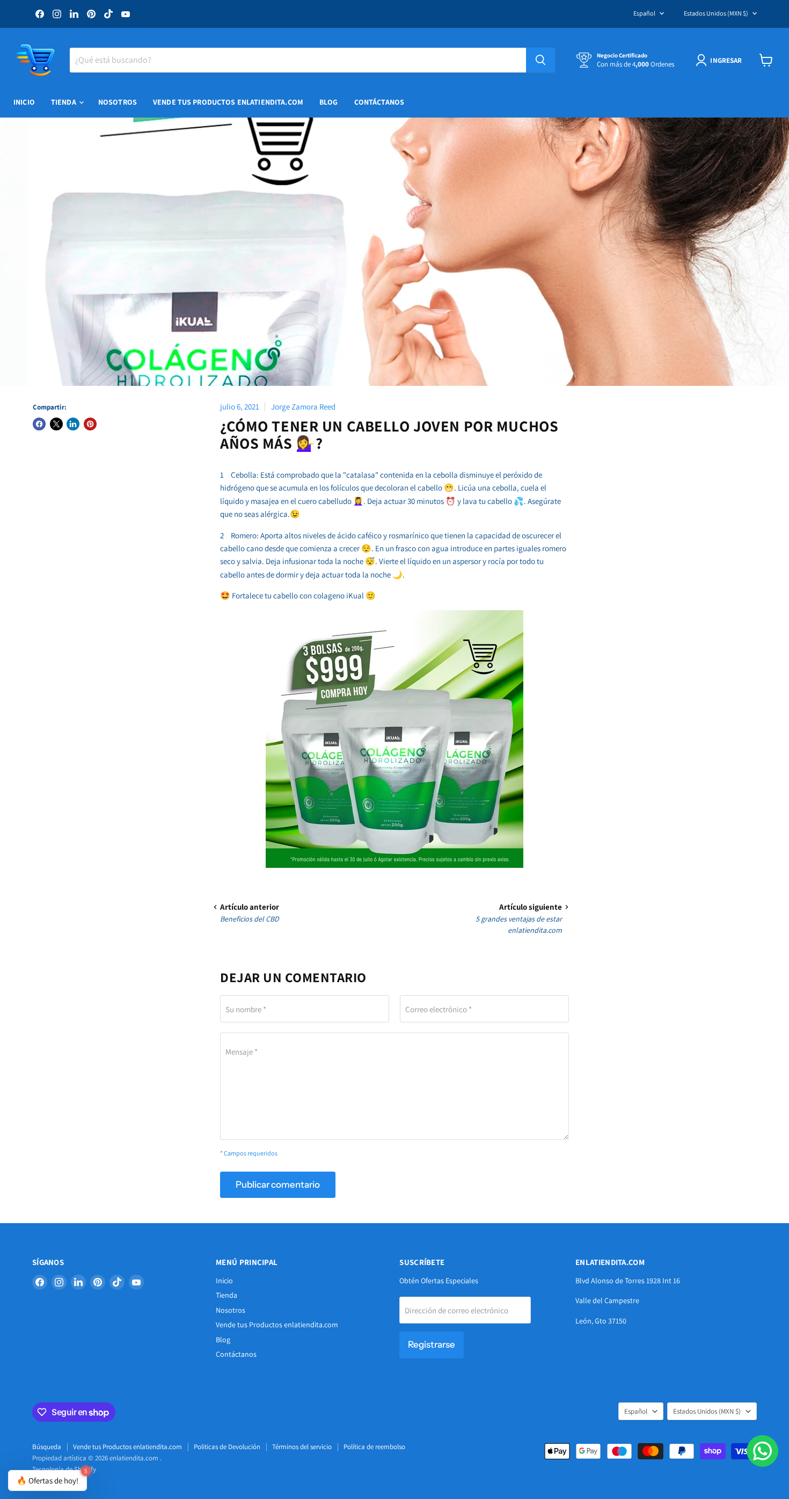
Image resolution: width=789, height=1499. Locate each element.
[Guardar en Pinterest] (90, 424)
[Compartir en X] (56, 424)
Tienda (64, 102)
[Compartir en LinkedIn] (73, 424)
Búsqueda (46, 1446)
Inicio (24, 102)
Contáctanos (379, 102)
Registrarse (431, 1344)
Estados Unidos (716, 13)
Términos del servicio (302, 1446)
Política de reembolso (374, 1446)
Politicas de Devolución (227, 1446)
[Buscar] (540, 60)
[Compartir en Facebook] (39, 424)
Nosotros (117, 102)
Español (644, 13)
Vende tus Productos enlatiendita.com (228, 102)
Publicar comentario (278, 1184)
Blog (328, 102)
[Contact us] (762, 1451)
